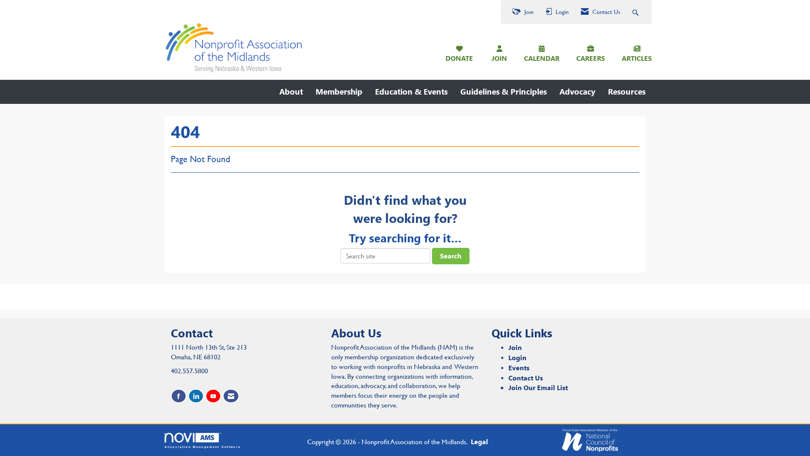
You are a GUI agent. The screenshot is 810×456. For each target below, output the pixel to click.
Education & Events (411, 91)
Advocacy (577, 91)
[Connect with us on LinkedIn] (196, 396)
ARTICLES (637, 58)
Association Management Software (203, 446)
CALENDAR (541, 58)
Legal (479, 441)
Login (517, 357)
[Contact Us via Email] (231, 396)
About (291, 91)
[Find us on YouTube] (213, 396)
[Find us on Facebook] (178, 396)
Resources (626, 91)
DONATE (459, 58)
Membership (339, 91)
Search (451, 255)
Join (515, 347)
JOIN (499, 58)
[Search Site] (636, 12)
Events (518, 367)
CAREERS (590, 58)
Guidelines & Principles (503, 91)
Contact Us (525, 377)
